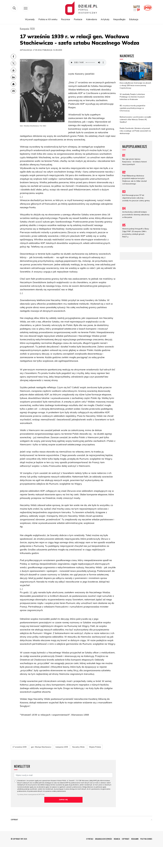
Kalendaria (91, 19)
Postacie (78, 19)
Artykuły (105, 19)
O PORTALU (89, 839)
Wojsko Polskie (95, 747)
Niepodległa (119, 19)
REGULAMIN (134, 839)
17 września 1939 (19, 747)
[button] (151, 820)
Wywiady (30, 19)
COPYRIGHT (125, 839)
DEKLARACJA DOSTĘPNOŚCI (103, 839)
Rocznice (65, 19)
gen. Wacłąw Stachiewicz (41, 747)
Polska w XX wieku (47, 19)
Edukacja (133, 19)
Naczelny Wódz (78, 747)
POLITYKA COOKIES (146, 839)
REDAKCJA (117, 839)
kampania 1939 (62, 747)
